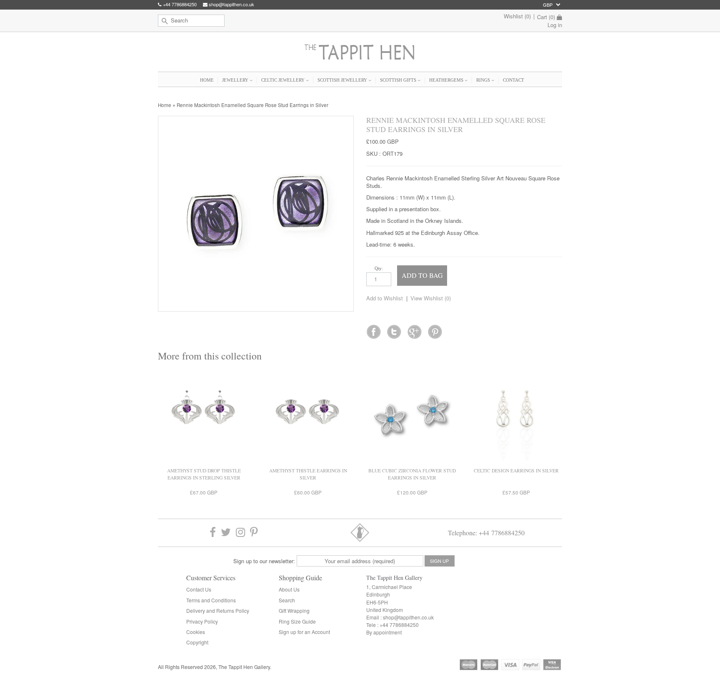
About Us (289, 589)
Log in (555, 25)
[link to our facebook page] (373, 329)
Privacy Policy (202, 621)
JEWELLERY (236, 79)
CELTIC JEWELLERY (283, 79)
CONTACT (513, 79)
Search (287, 600)
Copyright (197, 642)
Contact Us (198, 589)
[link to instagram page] (240, 533)
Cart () (546, 17)
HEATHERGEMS (447, 79)
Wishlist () (517, 16)
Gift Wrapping (294, 610)
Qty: (379, 268)
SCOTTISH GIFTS (399, 79)
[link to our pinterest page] (254, 533)
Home (164, 105)
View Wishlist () (430, 298)
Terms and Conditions (211, 600)
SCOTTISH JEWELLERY (343, 79)
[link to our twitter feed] (394, 329)
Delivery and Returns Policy (217, 610)
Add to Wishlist (384, 298)
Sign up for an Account (304, 631)
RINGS (483, 79)
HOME (207, 79)
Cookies (195, 631)
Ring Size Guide (297, 621)
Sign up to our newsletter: (264, 561)
